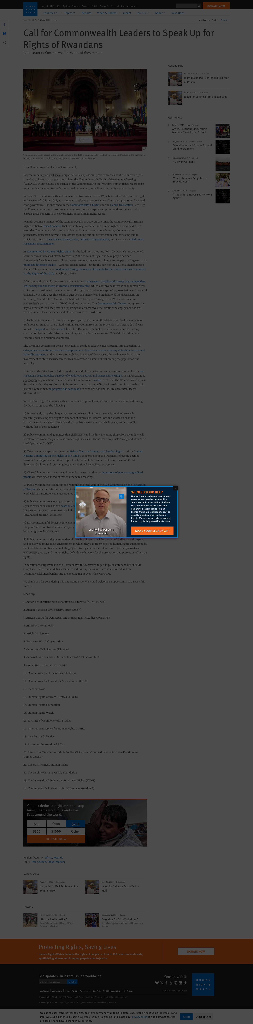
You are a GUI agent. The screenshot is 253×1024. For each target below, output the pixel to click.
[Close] (175, 488)
